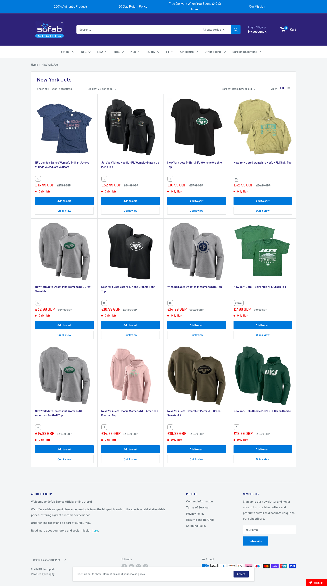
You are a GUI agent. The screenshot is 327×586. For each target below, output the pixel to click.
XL (170, 303)
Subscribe (255, 541)
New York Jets (50, 64)
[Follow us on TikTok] (145, 566)
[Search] (236, 29)
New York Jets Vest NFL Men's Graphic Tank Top (128, 289)
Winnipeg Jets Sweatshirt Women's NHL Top (194, 286)
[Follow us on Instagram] (138, 566)
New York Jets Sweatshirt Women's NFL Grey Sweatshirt (62, 289)
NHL (117, 51)
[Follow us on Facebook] (124, 566)
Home (34, 64)
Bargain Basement (244, 51)
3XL (236, 179)
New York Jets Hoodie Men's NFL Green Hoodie (262, 411)
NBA (100, 51)
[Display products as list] (288, 88)
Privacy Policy (195, 513)
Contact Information (199, 501)
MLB (133, 51)
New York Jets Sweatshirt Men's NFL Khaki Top (262, 162)
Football (64, 51)
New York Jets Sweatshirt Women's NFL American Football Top (59, 413)
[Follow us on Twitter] (131, 566)
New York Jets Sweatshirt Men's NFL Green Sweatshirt (193, 413)
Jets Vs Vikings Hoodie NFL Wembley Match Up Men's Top (130, 164)
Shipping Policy (196, 525)
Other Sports (213, 51)
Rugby (151, 51)
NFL (83, 51)
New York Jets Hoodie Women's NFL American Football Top (129, 413)
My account (256, 31)
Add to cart (64, 201)
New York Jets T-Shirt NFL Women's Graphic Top (194, 164)
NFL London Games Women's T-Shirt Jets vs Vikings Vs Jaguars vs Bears (62, 164)
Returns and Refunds (200, 519)
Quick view (64, 210)
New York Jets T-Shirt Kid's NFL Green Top (260, 286)
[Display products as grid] (282, 88)
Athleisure (187, 51)
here (95, 530)
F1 (167, 51)
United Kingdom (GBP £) (46, 559)
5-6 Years (238, 303)
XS (104, 303)
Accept (241, 574)
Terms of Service (197, 507)
